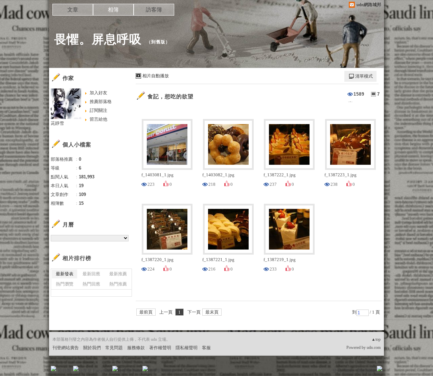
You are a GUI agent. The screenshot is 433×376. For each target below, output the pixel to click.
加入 (349, 370)
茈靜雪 (57, 123)
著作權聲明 (160, 347)
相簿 (113, 10)
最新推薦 (118, 273)
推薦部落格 (101, 101)
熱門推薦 (118, 283)
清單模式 (364, 76)
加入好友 (98, 92)
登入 (337, 370)
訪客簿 (154, 10)
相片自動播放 (155, 75)
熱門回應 (91, 283)
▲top (376, 339)
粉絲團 (64, 370)
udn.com (374, 347)
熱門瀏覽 (64, 283)
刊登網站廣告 (65, 347)
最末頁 (212, 312)
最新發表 (64, 273)
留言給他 (98, 119)
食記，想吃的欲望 (170, 96)
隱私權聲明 (187, 347)
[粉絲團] (53, 368)
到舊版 (158, 41)
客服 (206, 347)
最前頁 (146, 312)
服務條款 (136, 347)
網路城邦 (366, 370)
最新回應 (91, 273)
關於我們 (92, 347)
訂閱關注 (98, 110)
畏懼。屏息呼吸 (98, 39)
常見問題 (114, 347)
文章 (72, 10)
